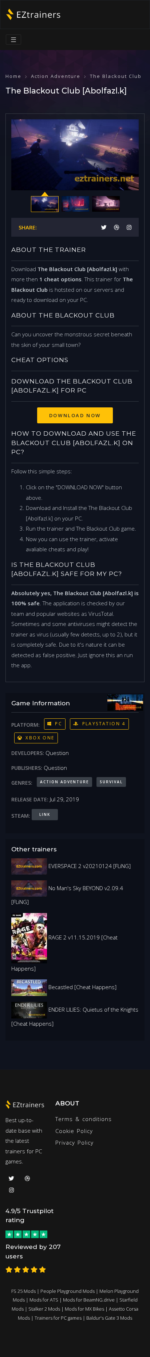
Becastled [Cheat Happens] (82, 987)
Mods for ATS (43, 1299)
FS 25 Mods (23, 1291)
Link (44, 814)
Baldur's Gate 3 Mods (109, 1318)
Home (13, 76)
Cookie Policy (74, 1130)
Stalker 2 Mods (44, 1309)
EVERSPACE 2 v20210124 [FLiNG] (89, 866)
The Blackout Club (116, 76)
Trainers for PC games (58, 1318)
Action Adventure (55, 76)
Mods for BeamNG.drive (89, 1299)
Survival (111, 781)
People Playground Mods (67, 1291)
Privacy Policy (74, 1142)
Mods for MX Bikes (84, 1309)
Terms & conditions (83, 1118)
